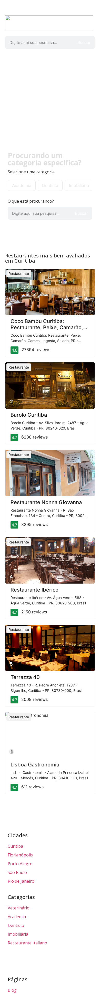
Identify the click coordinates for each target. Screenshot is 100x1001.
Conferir (20, 117)
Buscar (84, 42)
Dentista (50, 185)
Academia (21, 185)
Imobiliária (79, 185)
